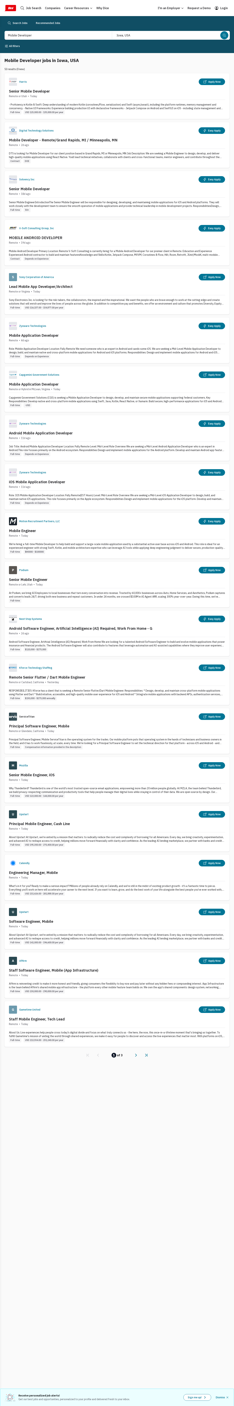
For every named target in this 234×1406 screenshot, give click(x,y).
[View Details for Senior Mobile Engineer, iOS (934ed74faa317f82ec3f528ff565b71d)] (117, 780)
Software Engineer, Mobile (31, 921)
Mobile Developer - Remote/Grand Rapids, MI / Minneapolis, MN (63, 140)
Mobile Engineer (22, 530)
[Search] (224, 35)
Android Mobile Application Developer (41, 433)
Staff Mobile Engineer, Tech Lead (37, 1019)
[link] (87, 1055)
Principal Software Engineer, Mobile (39, 726)
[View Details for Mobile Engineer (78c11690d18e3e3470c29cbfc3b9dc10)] (117, 535)
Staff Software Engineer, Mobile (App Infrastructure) (53, 970)
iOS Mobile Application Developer (37, 481)
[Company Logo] (13, 82)
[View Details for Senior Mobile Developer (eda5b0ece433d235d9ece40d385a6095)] (117, 194)
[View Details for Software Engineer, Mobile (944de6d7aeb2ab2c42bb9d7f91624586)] (117, 926)
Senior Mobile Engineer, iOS (32, 774)
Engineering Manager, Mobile (33, 872)
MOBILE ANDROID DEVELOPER (35, 237)
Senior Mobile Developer (29, 91)
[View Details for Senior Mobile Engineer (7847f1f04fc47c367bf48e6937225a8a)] (117, 584)
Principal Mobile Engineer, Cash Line (39, 823)
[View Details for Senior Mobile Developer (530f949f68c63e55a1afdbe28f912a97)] (117, 96)
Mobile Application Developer (34, 335)
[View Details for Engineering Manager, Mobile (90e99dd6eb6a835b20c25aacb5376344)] (117, 877)
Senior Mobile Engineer (28, 579)
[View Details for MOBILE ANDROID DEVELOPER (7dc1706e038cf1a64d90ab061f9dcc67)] (117, 242)
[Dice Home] (10, 8)
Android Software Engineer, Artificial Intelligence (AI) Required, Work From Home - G (80, 628)
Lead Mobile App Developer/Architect (41, 286)
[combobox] (54, 35)
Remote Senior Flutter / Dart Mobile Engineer (47, 677)
